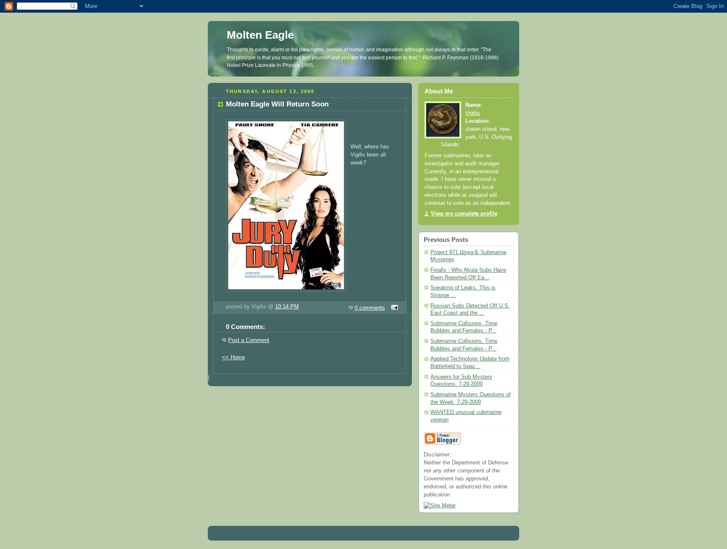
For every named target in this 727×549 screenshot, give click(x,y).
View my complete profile (464, 214)
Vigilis (472, 113)
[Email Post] (393, 308)
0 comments (370, 308)
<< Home (233, 358)
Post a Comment (248, 340)
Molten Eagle (260, 35)
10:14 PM (287, 307)
